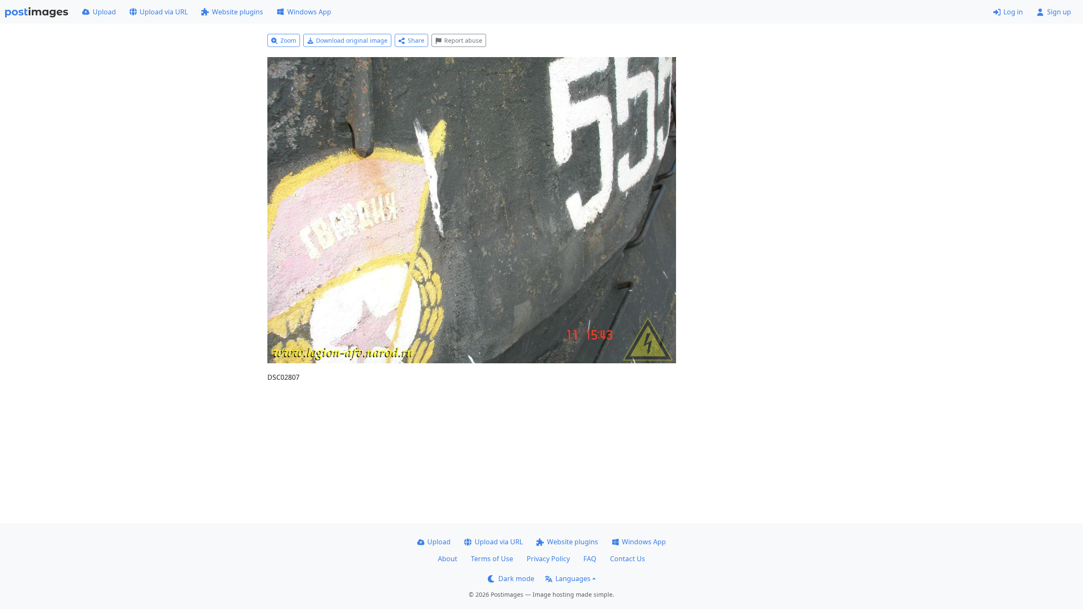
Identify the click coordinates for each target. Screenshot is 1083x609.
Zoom (288, 40)
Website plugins (237, 11)
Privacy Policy (548, 558)
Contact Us (627, 558)
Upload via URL (164, 11)
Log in (1013, 11)
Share (416, 40)
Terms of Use (492, 558)
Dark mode (516, 578)
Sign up (1059, 11)
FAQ (589, 558)
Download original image (352, 40)
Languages (573, 578)
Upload (104, 11)
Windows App (309, 11)
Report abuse (463, 40)
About (447, 558)
